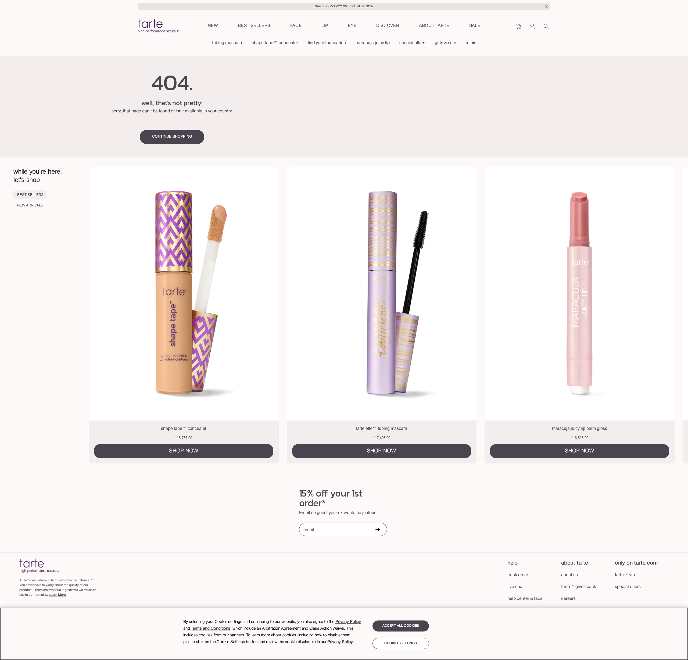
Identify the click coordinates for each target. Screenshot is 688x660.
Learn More (57, 594)
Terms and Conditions (210, 628)
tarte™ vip (625, 575)
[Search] (546, 28)
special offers (412, 43)
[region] (344, 633)
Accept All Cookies (400, 625)
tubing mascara (227, 43)
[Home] (39, 566)
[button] (296, 26)
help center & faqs (524, 599)
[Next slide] (651, 315)
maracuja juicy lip (373, 43)
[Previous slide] (125, 315)
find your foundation (327, 43)
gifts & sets (445, 43)
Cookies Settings (400, 643)
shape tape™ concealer (275, 43)
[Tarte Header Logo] (158, 26)
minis (471, 43)
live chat (515, 587)
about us (569, 575)
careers (568, 599)
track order (517, 575)
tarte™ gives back (578, 587)
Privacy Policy (348, 622)
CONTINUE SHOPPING (172, 136)
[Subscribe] (377, 530)
